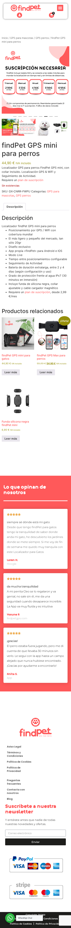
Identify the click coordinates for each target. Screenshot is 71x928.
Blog (10, 799)
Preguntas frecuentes (14, 782)
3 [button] (25, 118)
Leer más (10, 372)
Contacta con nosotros (16, 791)
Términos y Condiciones (15, 754)
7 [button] (46, 118)
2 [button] (20, 118)
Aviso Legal (14, 746)
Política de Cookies (19, 761)
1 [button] (15, 118)
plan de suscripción (30, 180)
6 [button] (40, 118)
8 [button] (51, 118)
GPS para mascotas (21, 38)
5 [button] (35, 118)
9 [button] (56, 118)
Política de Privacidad (14, 769)
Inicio (5, 38)
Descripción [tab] (15, 206)
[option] (35, 80)
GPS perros (42, 38)
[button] (60, 8)
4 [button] (30, 118)
